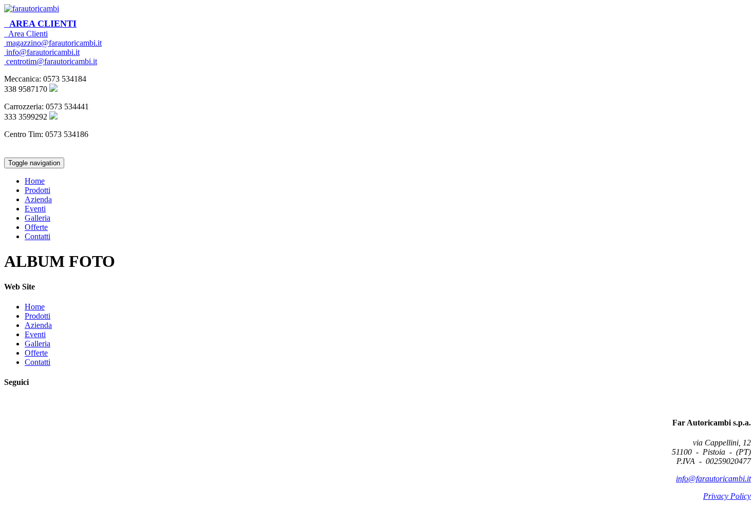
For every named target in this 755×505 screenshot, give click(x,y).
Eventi (35, 208)
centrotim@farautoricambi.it (50, 61)
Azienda (38, 199)
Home (35, 181)
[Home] (31, 8)
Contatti (37, 236)
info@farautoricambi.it (42, 52)
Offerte (36, 227)
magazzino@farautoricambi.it (53, 42)
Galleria (37, 217)
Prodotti (37, 190)
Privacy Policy (727, 496)
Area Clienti (40, 23)
